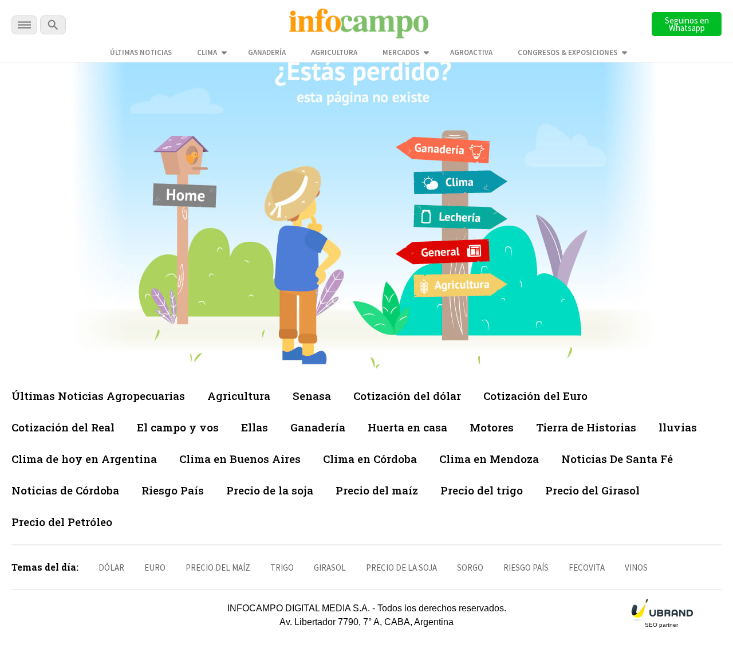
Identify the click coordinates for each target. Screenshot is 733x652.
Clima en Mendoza (489, 458)
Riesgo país (526, 567)
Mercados (401, 52)
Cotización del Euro (535, 395)
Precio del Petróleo (61, 521)
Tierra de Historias (586, 427)
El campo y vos (178, 427)
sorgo (470, 567)
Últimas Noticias (141, 52)
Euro (154, 567)
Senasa (312, 395)
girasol (330, 567)
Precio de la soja (269, 490)
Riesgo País (172, 490)
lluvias (678, 427)
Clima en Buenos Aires (240, 458)
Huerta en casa (407, 427)
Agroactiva (471, 52)
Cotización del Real (63, 427)
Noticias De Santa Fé (617, 458)
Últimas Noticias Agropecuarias (98, 395)
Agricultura (334, 52)
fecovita (587, 567)
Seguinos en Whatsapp (687, 24)
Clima (207, 52)
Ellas (254, 427)
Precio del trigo (481, 490)
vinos (636, 567)
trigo (282, 567)
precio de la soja (401, 567)
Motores (492, 427)
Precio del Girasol (592, 490)
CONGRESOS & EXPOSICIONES (567, 52)
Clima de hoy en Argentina (84, 458)
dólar (111, 567)
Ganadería (267, 52)
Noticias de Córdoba (65, 490)
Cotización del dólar (407, 395)
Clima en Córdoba (370, 458)
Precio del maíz (377, 490)
